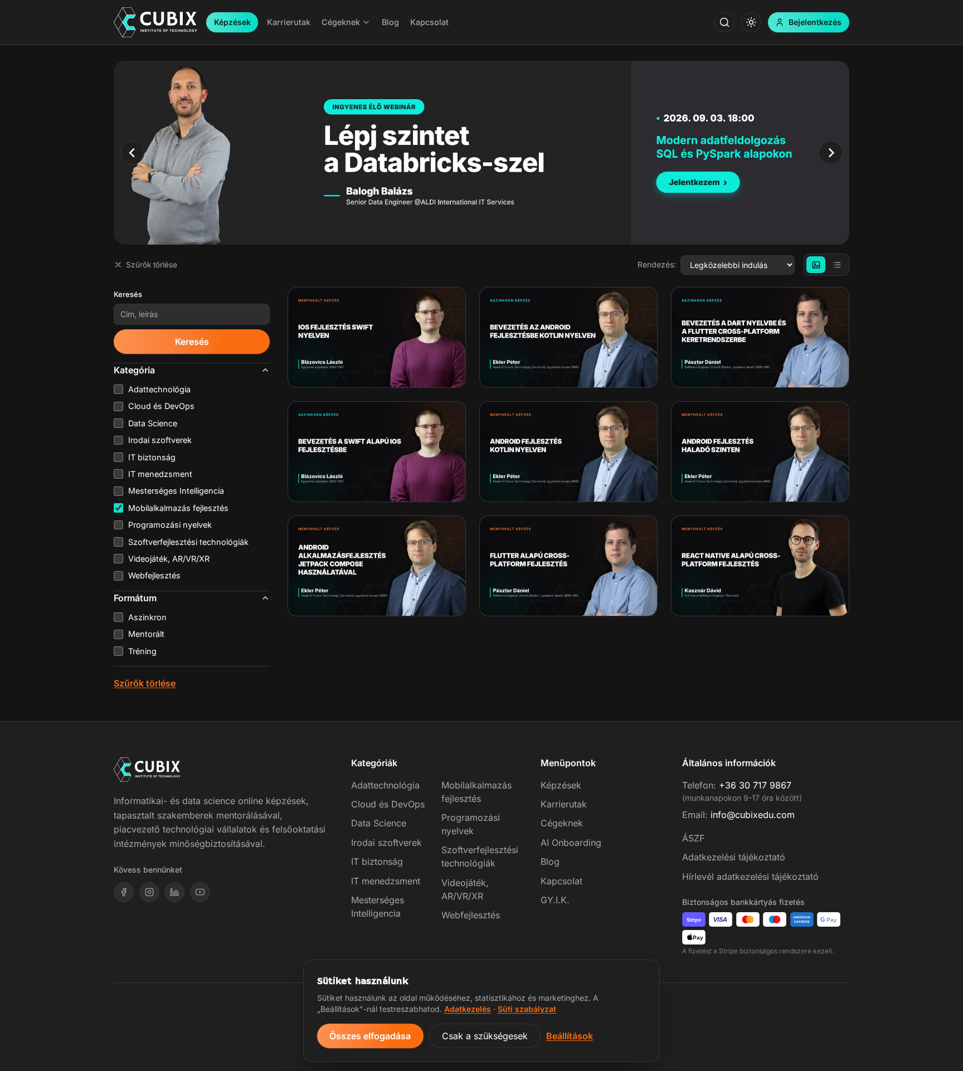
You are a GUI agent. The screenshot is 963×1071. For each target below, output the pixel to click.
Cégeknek (562, 823)
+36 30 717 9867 (755, 785)
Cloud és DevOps (388, 804)
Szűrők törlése (151, 264)
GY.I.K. (555, 900)
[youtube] (200, 892)
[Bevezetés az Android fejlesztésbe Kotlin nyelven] (568, 337)
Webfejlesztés (470, 915)
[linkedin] (174, 892)
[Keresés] (724, 22)
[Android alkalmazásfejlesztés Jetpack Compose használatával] (376, 566)
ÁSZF (693, 838)
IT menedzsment (385, 881)
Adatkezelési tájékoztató (733, 857)
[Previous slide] (132, 152)
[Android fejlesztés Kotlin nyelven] (568, 452)
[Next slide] (831, 152)
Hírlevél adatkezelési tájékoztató (750, 876)
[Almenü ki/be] (366, 22)
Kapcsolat (561, 881)
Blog (550, 861)
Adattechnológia (385, 785)
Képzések (232, 22)
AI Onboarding (571, 842)
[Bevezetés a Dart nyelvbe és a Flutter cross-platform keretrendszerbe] (760, 337)
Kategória (134, 370)
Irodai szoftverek (386, 842)
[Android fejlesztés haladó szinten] (760, 452)
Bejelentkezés (815, 22)
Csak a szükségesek (485, 1035)
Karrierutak (564, 804)
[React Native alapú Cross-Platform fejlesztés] (760, 566)
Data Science (378, 823)
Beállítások (569, 1035)
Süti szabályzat (527, 1009)
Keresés (128, 294)
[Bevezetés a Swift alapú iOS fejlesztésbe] (376, 452)
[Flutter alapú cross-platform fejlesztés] (568, 566)
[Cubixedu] (155, 22)
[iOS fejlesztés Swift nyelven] (376, 337)
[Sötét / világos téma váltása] (751, 22)
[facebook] (124, 892)
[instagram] (149, 892)
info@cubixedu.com (753, 814)
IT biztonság (377, 861)
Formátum (135, 597)
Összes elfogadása (370, 1035)
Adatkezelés (467, 1009)
